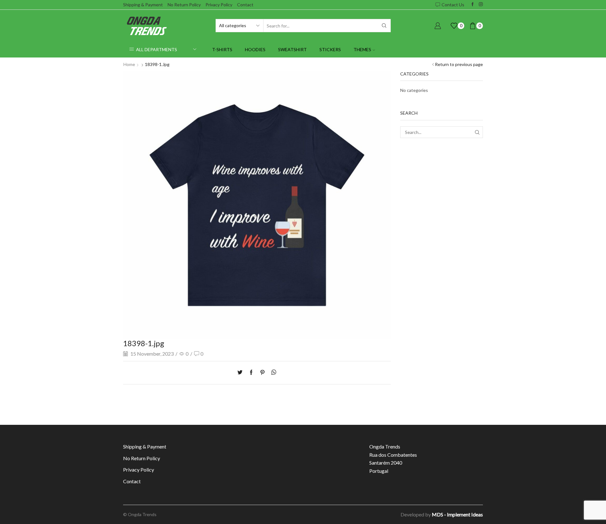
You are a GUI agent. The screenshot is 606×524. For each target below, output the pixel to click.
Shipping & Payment (143, 4)
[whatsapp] (272, 372)
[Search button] (384, 25)
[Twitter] (241, 372)
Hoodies (255, 49)
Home (129, 64)
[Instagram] (481, 4)
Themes (362, 49)
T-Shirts (222, 49)
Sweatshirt (292, 49)
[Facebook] (473, 4)
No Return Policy (184, 4)
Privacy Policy (218, 4)
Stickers (330, 49)
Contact (245, 4)
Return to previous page (459, 64)
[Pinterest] (262, 372)
